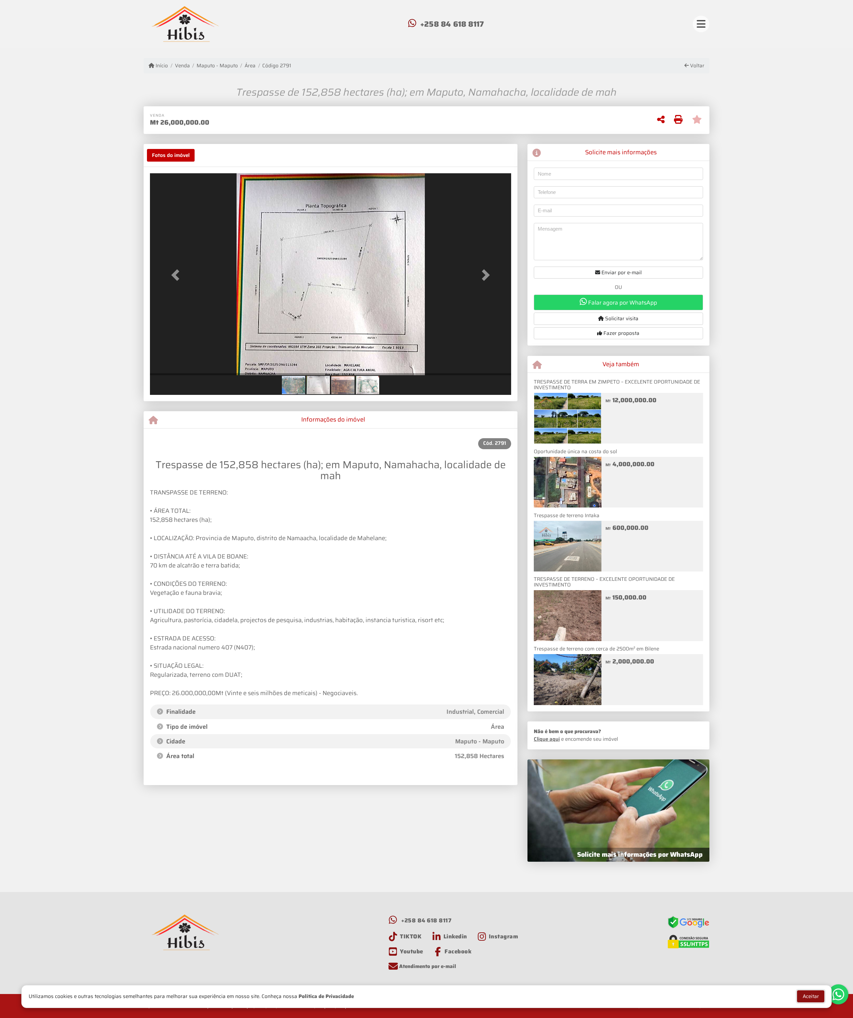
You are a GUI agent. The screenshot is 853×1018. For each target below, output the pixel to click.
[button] (177, 275)
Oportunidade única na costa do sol (575, 452)
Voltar (696, 66)
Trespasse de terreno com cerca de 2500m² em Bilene (596, 649)
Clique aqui (547, 739)
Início (161, 66)
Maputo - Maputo (217, 66)
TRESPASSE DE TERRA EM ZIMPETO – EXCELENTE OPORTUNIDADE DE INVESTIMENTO (617, 385)
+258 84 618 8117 (452, 24)
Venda (182, 66)
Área (250, 66)
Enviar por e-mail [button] (621, 273)
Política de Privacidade (326, 996)
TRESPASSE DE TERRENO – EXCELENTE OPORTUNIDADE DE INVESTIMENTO (604, 582)
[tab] (171, 155)
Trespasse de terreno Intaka (566, 515)
